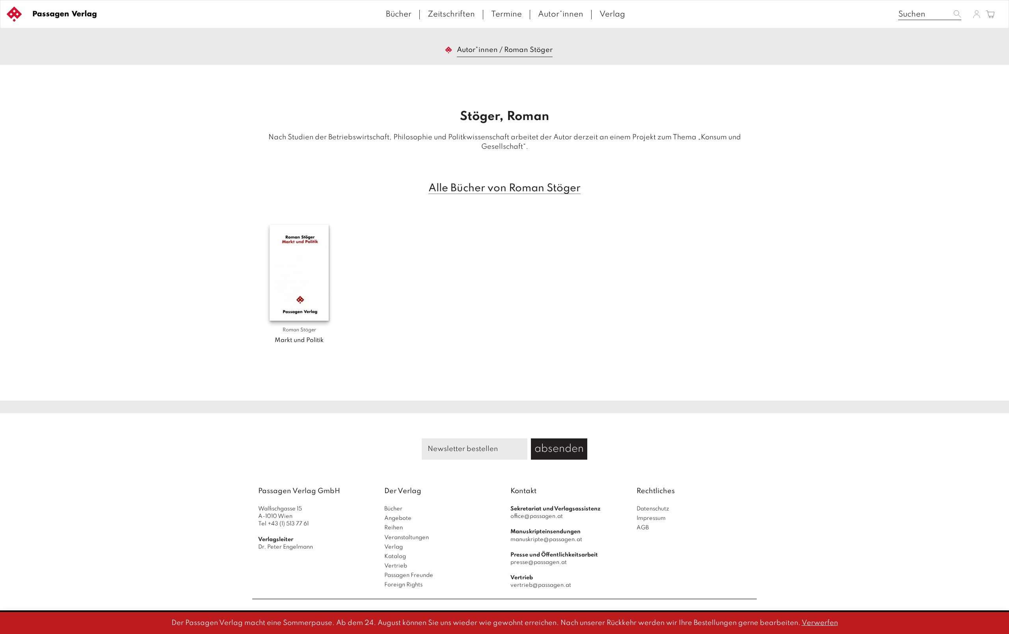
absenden (559, 449)
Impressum (651, 518)
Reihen (393, 527)
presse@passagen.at (538, 562)
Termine (506, 14)
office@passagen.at (536, 516)
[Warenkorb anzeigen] (990, 15)
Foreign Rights (403, 585)
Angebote (397, 518)
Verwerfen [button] (820, 623)
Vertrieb (395, 566)
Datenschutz (653, 509)
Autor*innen (560, 14)
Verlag (612, 14)
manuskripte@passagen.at (546, 539)
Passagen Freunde (408, 575)
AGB (643, 527)
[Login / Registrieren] (976, 14)
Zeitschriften (451, 14)
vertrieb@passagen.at (540, 585)
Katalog (395, 556)
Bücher (398, 14)
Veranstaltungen (406, 537)
